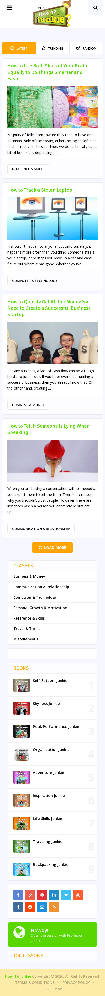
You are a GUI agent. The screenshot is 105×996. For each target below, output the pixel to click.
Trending (55, 48)
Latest (22, 48)
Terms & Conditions (35, 982)
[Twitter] (66, 895)
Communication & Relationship (41, 528)
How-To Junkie (18, 976)
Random (89, 48)
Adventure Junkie (48, 772)
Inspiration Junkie (49, 795)
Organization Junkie (51, 749)
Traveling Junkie (47, 841)
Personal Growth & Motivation (40, 607)
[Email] (42, 907)
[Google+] (30, 895)
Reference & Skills (28, 169)
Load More (55, 547)
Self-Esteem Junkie (50, 680)
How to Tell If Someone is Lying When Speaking (48, 429)
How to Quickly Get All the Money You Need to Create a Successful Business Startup (49, 308)
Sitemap (54, 988)
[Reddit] (30, 907)
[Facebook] (18, 895)
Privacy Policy (76, 982)
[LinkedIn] (54, 895)
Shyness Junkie (46, 703)
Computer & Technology (34, 280)
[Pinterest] (42, 895)
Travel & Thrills (26, 628)
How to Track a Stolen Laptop (39, 190)
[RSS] (54, 907)
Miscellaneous (25, 639)
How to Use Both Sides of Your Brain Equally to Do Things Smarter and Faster (47, 72)
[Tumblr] (18, 907)
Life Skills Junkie (47, 818)
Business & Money (28, 405)
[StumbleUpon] (78, 895)
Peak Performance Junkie (56, 726)
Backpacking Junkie (50, 864)
